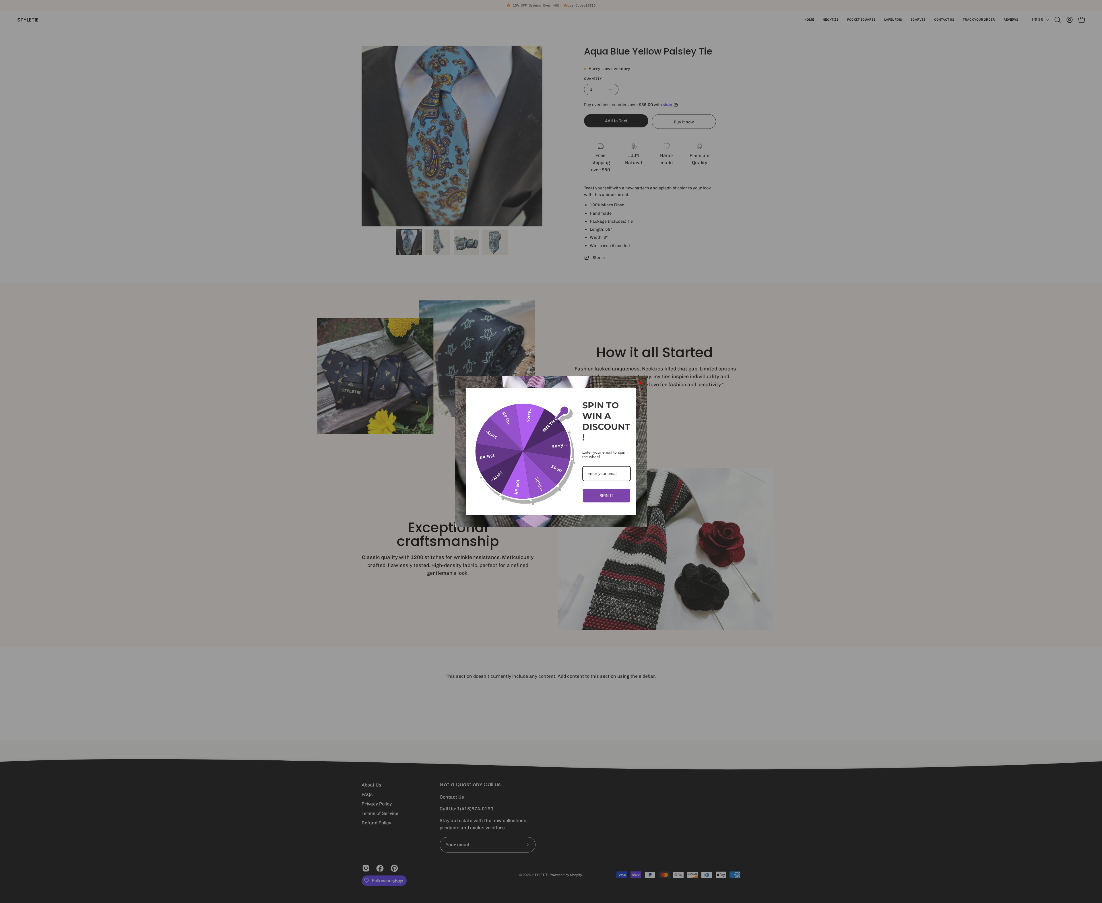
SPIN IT (606, 495)
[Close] (640, 383)
